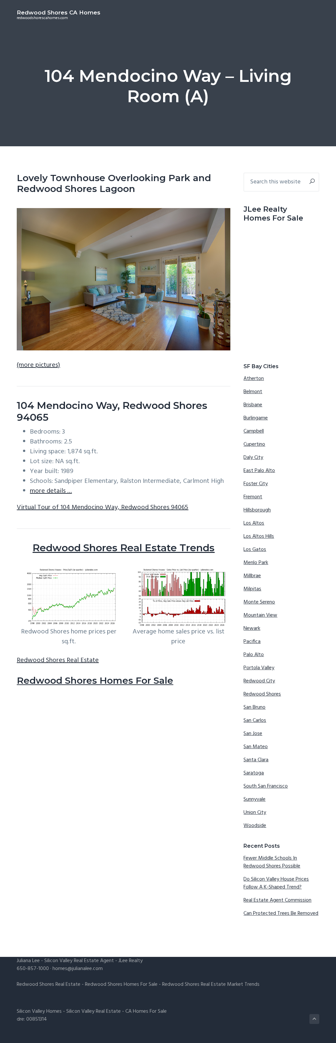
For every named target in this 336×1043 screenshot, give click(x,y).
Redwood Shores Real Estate (58, 660)
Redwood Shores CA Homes (58, 12)
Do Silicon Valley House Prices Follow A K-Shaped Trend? (276, 883)
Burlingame (255, 418)
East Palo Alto (259, 470)
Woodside (254, 825)
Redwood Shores (262, 694)
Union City (254, 812)
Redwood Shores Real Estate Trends (123, 548)
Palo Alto (253, 655)
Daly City (253, 457)
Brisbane (252, 405)
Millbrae (252, 576)
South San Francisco (265, 786)
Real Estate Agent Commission (277, 900)
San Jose (252, 733)
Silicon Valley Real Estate (93, 1011)
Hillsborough (257, 510)
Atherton (253, 378)
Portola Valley (258, 668)
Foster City (255, 484)
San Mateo (255, 747)
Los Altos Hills (258, 536)
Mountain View (260, 615)
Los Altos (253, 523)
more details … (51, 491)
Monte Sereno (259, 602)
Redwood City (259, 681)
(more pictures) (38, 365)
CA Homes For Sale (146, 1011)
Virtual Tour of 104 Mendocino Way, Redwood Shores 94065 (102, 507)
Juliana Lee (28, 961)
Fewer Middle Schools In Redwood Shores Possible (271, 862)
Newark (251, 628)
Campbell (253, 431)
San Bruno (254, 707)
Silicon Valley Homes (39, 1011)
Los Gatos (254, 549)
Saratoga (253, 773)
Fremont (252, 497)
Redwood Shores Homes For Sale (95, 680)
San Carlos (254, 720)
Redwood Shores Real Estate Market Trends (211, 984)
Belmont (252, 392)
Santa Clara (255, 760)
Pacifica (252, 641)
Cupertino (254, 444)
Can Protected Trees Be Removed (280, 913)
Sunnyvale (254, 799)
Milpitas (252, 589)
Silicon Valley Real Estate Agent (79, 961)
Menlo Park (255, 562)
